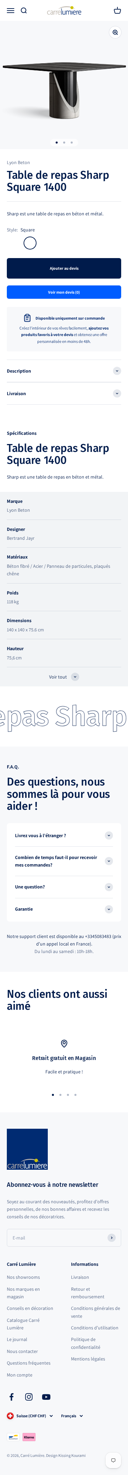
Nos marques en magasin (23, 1293)
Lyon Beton (18, 162)
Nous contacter (22, 1351)
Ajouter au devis (64, 268)
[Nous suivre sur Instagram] (28, 1397)
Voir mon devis (64, 292)
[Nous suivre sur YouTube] (46, 1397)
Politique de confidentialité (85, 1343)
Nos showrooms (23, 1277)
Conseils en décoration (30, 1308)
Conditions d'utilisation (94, 1328)
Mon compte (19, 1375)
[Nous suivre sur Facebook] (11, 1397)
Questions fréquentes (29, 1363)
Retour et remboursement (87, 1293)
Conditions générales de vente (95, 1312)
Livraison (80, 1277)
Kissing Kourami (72, 1455)
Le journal (17, 1339)
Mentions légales (88, 1359)
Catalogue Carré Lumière (23, 1324)
